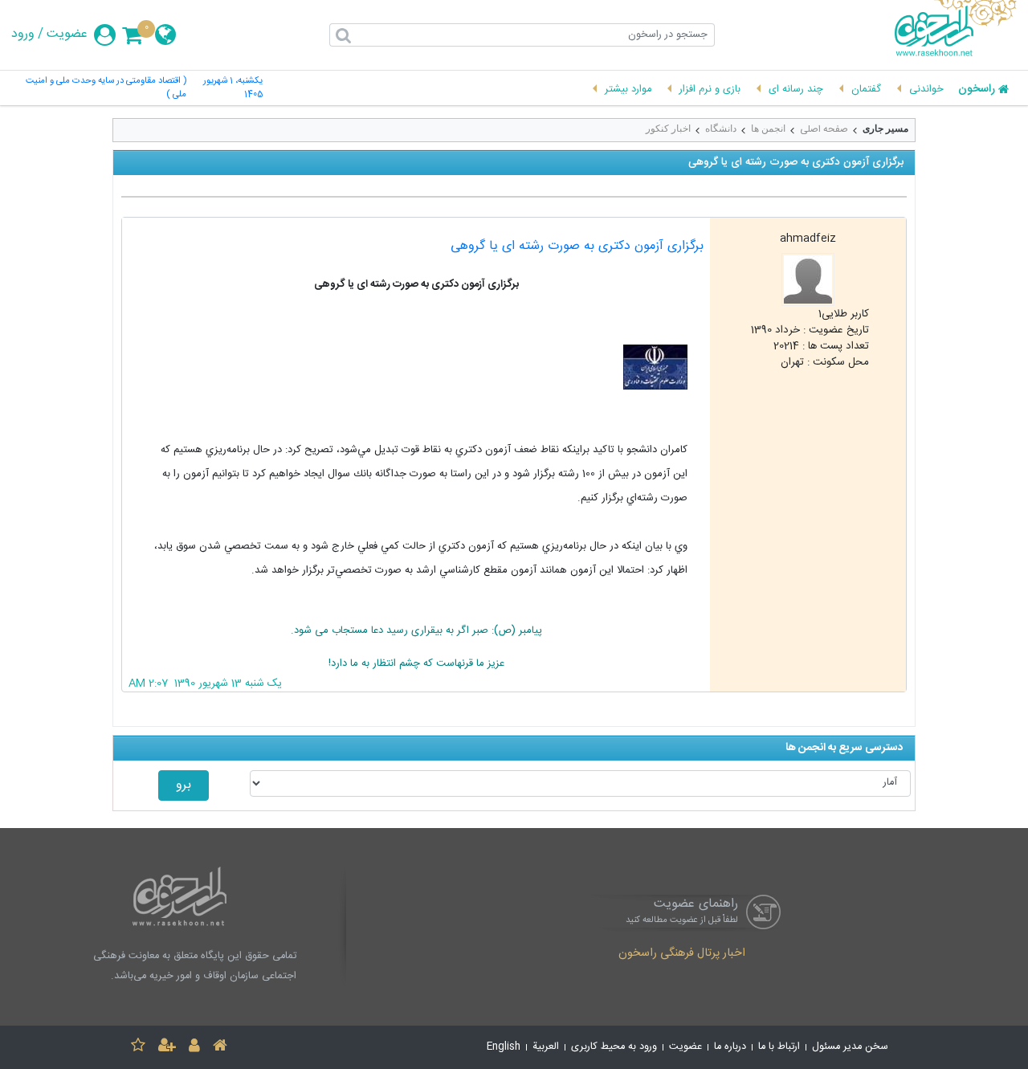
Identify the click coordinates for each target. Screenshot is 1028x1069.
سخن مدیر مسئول (850, 1046)
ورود (23, 34)
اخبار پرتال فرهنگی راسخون (681, 954)
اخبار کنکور (668, 128)
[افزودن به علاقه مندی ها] (138, 1047)
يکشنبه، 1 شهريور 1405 (233, 88)
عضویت (67, 34)
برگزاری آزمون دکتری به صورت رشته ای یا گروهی (577, 246)
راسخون (976, 90)
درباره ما (730, 1046)
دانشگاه (720, 128)
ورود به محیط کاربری (614, 1046)
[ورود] (194, 1047)
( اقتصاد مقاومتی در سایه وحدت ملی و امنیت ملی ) (106, 88)
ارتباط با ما (779, 1046)
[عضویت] (167, 1047)
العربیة (545, 1046)
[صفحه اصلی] (220, 1047)
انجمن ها (768, 128)
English (503, 1046)
